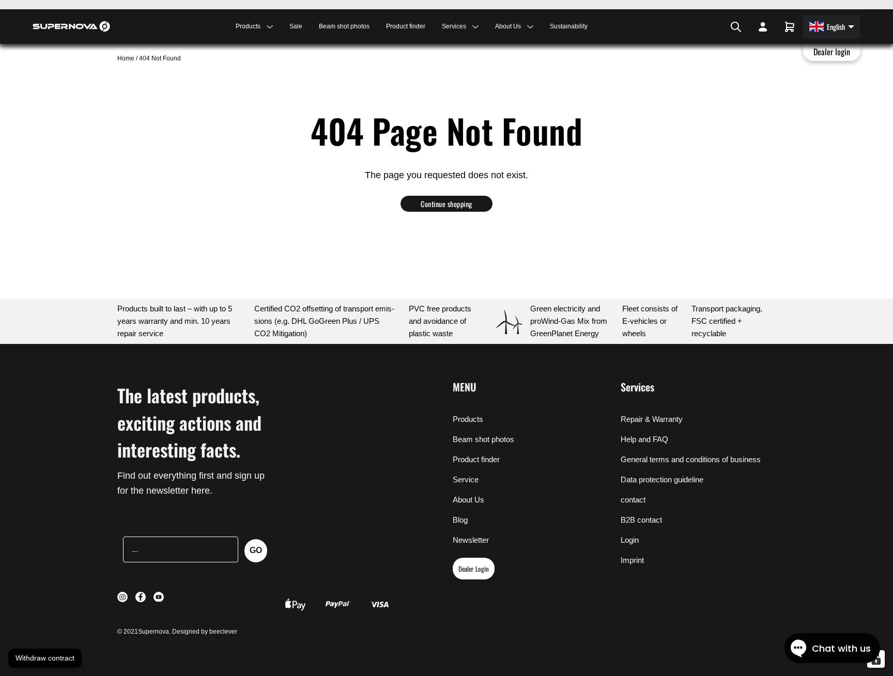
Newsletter (471, 540)
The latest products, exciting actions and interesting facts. (189, 422)
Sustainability (569, 26)
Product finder (405, 26)
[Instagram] (705, 27)
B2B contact (641, 519)
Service (466, 479)
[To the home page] (71, 26)
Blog (460, 519)
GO (256, 550)
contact (633, 499)
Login (630, 540)
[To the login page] (762, 26)
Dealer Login (473, 568)
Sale (295, 26)
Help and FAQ (644, 439)
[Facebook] (711, 27)
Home (126, 58)
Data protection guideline (662, 479)
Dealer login (832, 51)
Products (468, 419)
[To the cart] (789, 26)
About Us (468, 499)
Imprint (632, 560)
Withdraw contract (45, 658)
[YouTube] (718, 27)
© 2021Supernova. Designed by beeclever (177, 631)
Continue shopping (446, 203)
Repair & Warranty (652, 419)
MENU (464, 387)
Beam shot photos (344, 26)
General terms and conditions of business (691, 459)
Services (637, 387)
